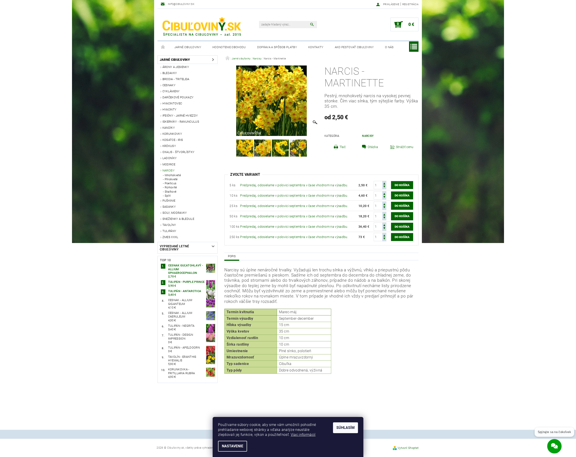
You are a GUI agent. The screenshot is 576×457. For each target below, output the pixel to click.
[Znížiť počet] (384, 187)
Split (168, 195)
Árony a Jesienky (175, 67)
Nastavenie (232, 446)
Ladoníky (169, 158)
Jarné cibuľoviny (187, 47)
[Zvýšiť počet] (384, 183)
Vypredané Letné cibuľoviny (174, 247)
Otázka (373, 147)
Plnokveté (171, 179)
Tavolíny (169, 225)
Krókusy (169, 146)
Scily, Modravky (174, 212)
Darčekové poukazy (178, 97)
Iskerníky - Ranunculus (180, 121)
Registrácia (410, 4)
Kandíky (168, 127)
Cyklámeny (171, 91)
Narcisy (168, 170)
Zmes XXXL (170, 237)
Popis (232, 256)
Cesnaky (169, 85)
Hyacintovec (172, 103)
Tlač (343, 147)
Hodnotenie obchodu (229, 47)
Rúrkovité (171, 187)
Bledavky (169, 73)
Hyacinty (169, 109)
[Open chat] (554, 443)
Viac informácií (303, 434)
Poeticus (171, 183)
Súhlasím (345, 427)
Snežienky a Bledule (178, 219)
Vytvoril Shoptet (408, 448)
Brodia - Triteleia (175, 79)
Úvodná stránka (163, 47)
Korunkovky (172, 133)
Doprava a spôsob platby (277, 47)
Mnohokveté (173, 175)
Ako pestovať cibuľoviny (354, 47)
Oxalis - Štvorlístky (178, 152)
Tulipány (169, 231)
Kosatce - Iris (172, 140)
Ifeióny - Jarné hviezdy (180, 115)
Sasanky (169, 206)
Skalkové (171, 191)
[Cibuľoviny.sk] (201, 27)
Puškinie (169, 200)
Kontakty (316, 47)
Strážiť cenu (405, 147)
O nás (389, 47)
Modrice (168, 164)
